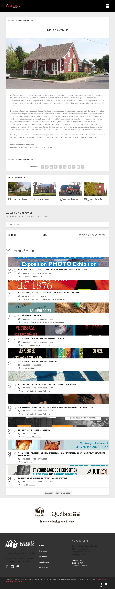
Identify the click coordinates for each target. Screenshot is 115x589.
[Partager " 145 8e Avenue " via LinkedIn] (65, 167)
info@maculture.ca (79, 566)
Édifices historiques (24, 20)
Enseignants (43, 556)
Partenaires (43, 567)
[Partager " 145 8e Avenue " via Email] (78, 167)
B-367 (99, 579)
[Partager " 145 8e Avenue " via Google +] (51, 167)
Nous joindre (44, 562)
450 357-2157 (77, 560)
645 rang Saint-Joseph (18, 199)
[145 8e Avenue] (57, 63)
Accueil (41, 545)
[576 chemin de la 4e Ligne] (95, 189)
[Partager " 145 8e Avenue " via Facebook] (42, 167)
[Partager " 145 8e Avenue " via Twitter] (47, 167)
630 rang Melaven (41, 199)
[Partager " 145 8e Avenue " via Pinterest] (60, 167)
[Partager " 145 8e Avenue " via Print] (83, 167)
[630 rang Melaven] (44, 189)
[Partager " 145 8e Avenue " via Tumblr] (56, 167)
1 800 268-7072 (77, 563)
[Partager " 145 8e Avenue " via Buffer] (69, 167)
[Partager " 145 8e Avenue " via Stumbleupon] (74, 167)
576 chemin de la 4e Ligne (93, 200)
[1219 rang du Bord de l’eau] (70, 189)
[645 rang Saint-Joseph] (19, 189)
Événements (43, 551)
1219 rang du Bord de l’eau (68, 200)
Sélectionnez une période (92, 235)
